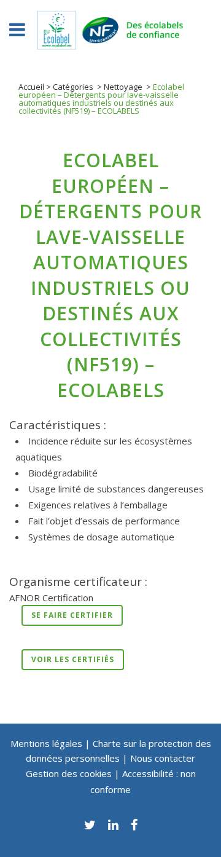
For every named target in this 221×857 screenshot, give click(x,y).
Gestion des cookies (70, 773)
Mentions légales (46, 743)
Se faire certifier (72, 615)
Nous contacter (162, 758)
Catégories (73, 86)
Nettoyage (123, 86)
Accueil (31, 86)
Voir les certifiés (72, 659)
